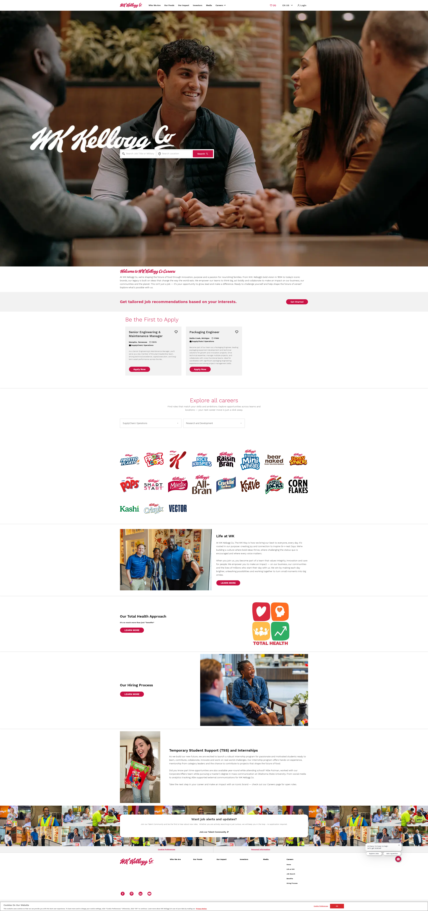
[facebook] (122, 893)
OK (337, 906)
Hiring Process (292, 883)
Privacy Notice (201, 909)
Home (289, 864)
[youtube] (149, 893)
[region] (214, 906)
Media (209, 5)
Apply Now (139, 369)
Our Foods (169, 5)
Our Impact (183, 5)
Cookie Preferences (166, 849)
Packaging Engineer (204, 332)
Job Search (291, 874)
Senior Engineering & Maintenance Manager (146, 334)
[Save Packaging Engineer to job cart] (237, 332)
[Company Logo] (131, 5)
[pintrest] (131, 893)
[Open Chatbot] (398, 859)
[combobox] (138, 153)
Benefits (290, 878)
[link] (228, 583)
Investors (197, 5)
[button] (301, 5)
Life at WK (291, 869)
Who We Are (154, 5)
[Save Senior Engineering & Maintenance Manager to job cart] (176, 332)
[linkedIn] (140, 893)
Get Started (297, 301)
